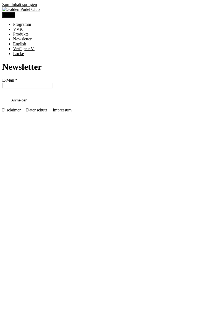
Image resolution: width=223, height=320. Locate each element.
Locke (18, 53)
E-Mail (9, 80)
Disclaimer (11, 110)
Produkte (21, 34)
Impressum (62, 110)
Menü (8, 15)
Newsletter (22, 39)
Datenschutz (36, 110)
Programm (22, 24)
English (19, 43)
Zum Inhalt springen (19, 4)
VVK (18, 29)
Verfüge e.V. (24, 48)
